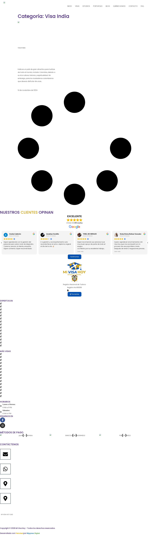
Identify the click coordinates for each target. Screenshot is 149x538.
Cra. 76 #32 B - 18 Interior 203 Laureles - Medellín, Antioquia (23, 506)
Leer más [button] (80, 251)
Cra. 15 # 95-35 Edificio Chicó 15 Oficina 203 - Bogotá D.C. (22, 491)
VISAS (77, 6)
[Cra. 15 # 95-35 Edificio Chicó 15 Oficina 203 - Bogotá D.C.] (5, 483)
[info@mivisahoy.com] (5, 454)
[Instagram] (2, 425)
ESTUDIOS (86, 6)
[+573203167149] (5, 469)
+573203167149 (6, 477)
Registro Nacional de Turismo (74, 284)
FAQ (142, 6)
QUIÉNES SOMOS (119, 6)
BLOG (108, 6)
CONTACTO (133, 6)
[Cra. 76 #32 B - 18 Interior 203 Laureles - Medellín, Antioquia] (5, 498)
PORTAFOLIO (97, 6)
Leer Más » (22, 87)
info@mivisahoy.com (8, 462)
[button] (147, 242)
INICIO (69, 6)
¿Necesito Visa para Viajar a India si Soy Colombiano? (36, 58)
